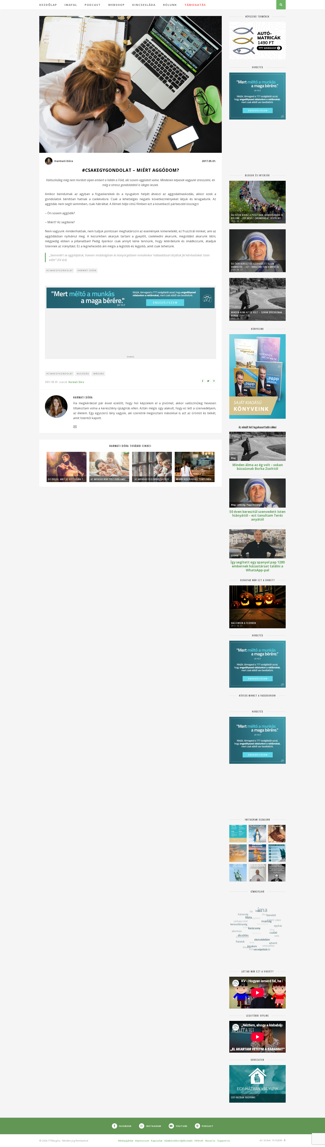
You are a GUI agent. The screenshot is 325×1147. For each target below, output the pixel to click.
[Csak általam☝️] (257, 833)
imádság (98, 373)
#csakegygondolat (59, 270)
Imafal (71, 5)
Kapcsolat (156, 1140)
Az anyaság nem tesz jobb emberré (109, 479)
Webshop (116, 5)
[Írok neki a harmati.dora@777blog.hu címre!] (75, 426)
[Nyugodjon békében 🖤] (277, 872)
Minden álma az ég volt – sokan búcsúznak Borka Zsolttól (256, 314)
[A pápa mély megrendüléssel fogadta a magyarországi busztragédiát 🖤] (257, 872)
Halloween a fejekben (243, 623)
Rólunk (170, 5)
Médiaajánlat (125, 1140)
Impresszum (142, 1140)
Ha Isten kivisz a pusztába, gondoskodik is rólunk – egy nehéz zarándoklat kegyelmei (257, 216)
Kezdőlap (48, 5)
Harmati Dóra (63, 161)
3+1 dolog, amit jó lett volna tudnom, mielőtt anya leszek (66, 479)
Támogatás (195, 5)
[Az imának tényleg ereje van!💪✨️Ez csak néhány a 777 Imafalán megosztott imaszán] (238, 833)
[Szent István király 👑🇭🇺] (277, 853)
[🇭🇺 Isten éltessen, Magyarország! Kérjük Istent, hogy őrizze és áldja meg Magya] (257, 853)
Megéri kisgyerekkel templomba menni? (194, 479)
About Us (210, 1140)
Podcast (93, 5)
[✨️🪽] (238, 853)
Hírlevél (198, 1140)
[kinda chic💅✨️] (277, 833)
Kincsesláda (144, 5)
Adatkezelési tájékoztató (178, 1140)
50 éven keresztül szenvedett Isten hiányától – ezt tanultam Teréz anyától (255, 265)
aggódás (83, 373)
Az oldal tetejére (271, 1140)
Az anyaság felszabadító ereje (152, 479)
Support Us (223, 1140)
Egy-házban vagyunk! (243, 1097)
